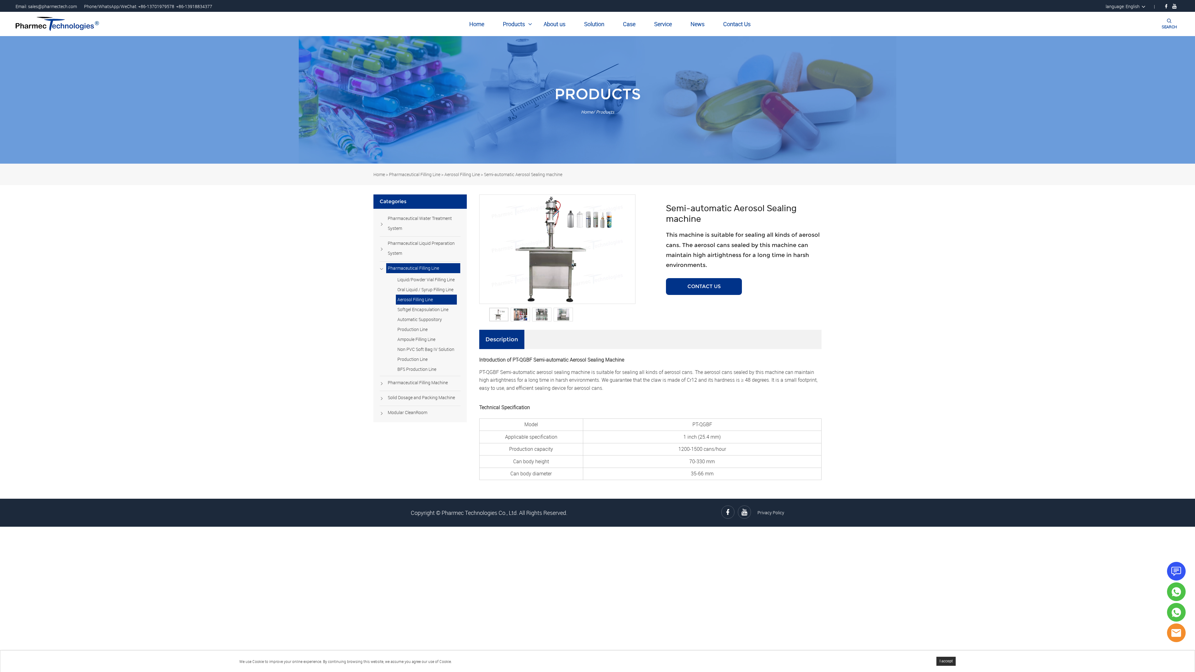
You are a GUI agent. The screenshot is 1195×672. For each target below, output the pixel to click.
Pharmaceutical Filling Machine (418, 382)
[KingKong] (1176, 591)
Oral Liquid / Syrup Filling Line (425, 289)
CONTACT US (704, 286)
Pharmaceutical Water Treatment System (420, 223)
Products (514, 24)
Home (476, 24)
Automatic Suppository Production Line (419, 324)
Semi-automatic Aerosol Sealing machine (523, 174)
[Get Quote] (1176, 571)
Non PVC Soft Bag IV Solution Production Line (425, 354)
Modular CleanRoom (407, 412)
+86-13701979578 (156, 6)
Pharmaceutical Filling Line (414, 174)
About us (554, 24)
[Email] (1176, 632)
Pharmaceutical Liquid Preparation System (421, 248)
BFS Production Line (416, 369)
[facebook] (1166, 6)
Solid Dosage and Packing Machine (421, 397)
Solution (594, 24)
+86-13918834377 (194, 6)
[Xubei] (1176, 612)
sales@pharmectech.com (52, 6)
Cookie (258, 661)
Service (663, 24)
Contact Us (737, 24)
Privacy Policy (770, 513)
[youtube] (1174, 6)
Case (629, 24)
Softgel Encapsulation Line (422, 309)
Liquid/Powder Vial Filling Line (426, 279)
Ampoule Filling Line (416, 339)
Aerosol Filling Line (462, 174)
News (698, 24)
